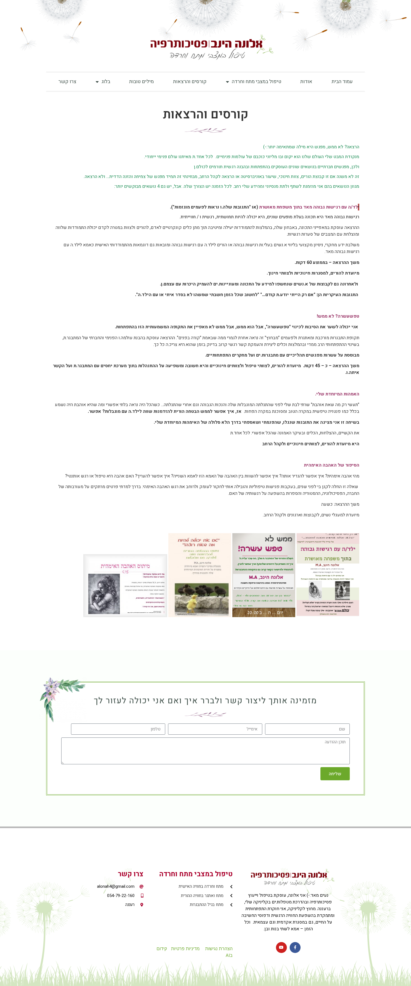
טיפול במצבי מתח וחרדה (256, 81)
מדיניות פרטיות (185, 948)
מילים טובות (141, 81)
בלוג (105, 81)
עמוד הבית (342, 81)
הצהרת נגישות (219, 948)
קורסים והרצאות (190, 81)
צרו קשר (67, 81)
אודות (306, 81)
